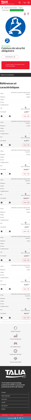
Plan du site (12, 415)
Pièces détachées (5, 396)
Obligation (20, 7)
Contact (3, 409)
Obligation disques (5, 10)
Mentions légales (5, 415)
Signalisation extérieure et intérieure (10, 7)
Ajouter (25, 116)
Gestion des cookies (19, 415)
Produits (3, 392)
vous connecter (12, 66)
